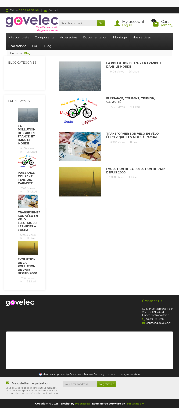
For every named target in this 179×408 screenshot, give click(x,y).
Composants (44, 37)
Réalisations (17, 46)
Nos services (142, 37)
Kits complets (18, 37)
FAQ (35, 46)
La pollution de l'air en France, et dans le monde (26, 134)
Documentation (95, 37)
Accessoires (68, 37)
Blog (47, 46)
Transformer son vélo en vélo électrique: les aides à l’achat (28, 221)
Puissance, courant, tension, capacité (26, 178)
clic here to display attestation (123, 374)
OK (101, 23)
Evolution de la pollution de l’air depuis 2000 (27, 266)
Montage (120, 37)
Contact (53, 10)
